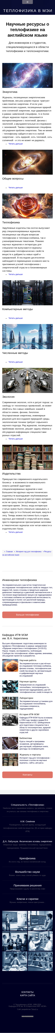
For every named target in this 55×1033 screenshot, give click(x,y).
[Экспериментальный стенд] (40, 941)
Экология (8, 396)
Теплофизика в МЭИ (27, 11)
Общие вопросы (12, 178)
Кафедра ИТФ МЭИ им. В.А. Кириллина (15, 636)
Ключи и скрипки (27, 898)
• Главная (8, 552)
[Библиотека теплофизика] (10, 743)
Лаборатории (26, 698)
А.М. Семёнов (27, 821)
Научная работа (27, 660)
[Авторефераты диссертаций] (14, 961)
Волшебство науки (27, 871)
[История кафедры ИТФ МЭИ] (10, 719)
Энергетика (9, 91)
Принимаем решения (28, 885)
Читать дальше (16, 144)
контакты (27, 992)
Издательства (11, 473)
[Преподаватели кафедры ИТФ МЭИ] (14, 920)
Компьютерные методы (17, 309)
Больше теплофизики (27, 615)
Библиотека (25, 738)
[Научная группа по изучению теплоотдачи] (40, 920)
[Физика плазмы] (14, 941)
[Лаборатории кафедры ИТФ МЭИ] (10, 703)
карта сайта (27, 995)
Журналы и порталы (30, 754)
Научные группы (28, 681)
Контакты (27, 774)
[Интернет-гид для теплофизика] (10, 759)
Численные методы (15, 352)
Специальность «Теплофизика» (27, 805)
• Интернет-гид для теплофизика (27, 552)
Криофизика (27, 858)
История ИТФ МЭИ (29, 714)
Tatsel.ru (34, 1009)
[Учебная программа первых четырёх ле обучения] (40, 961)
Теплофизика (11, 222)
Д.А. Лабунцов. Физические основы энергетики (27, 841)
